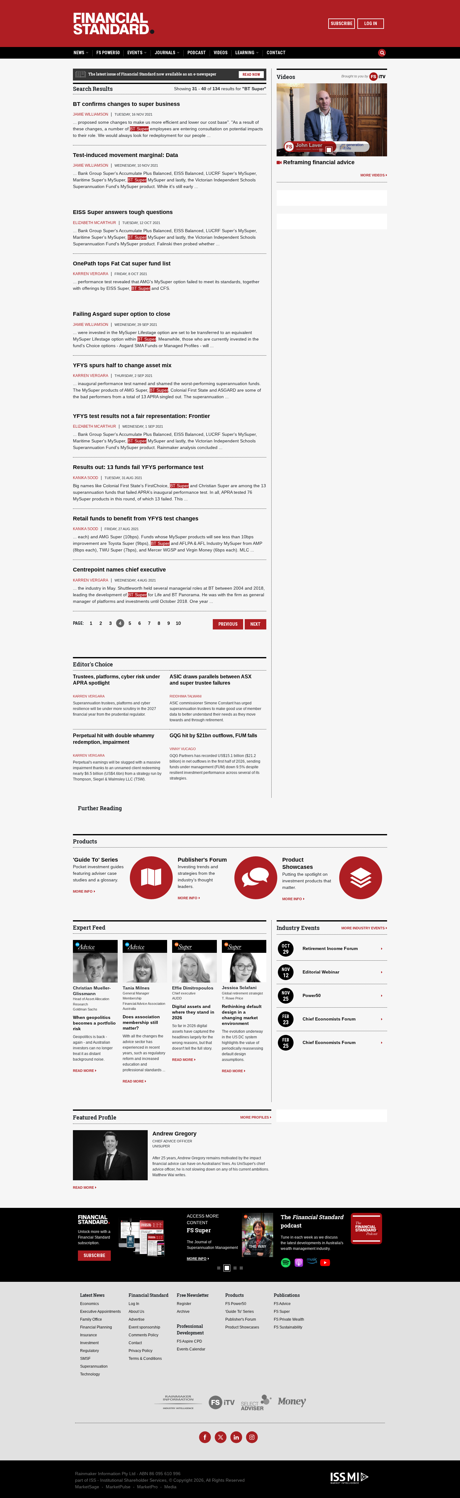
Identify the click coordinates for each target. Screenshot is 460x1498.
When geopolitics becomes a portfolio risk (94, 1023)
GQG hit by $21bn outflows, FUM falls (213, 735)
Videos (220, 52)
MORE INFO (83, 891)
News (79, 52)
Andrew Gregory (174, 1133)
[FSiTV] (377, 76)
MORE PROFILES (254, 1117)
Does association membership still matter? (141, 1022)
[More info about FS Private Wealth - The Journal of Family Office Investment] (257, 1235)
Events (135, 52)
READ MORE (83, 1071)
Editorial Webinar (321, 971)
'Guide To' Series (95, 860)
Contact (276, 52)
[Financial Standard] (114, 23)
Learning (245, 52)
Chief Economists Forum (329, 1018)
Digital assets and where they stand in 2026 (193, 1012)
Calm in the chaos (307, 162)
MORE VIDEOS (372, 175)
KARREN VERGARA (89, 696)
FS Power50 (108, 52)
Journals (165, 52)
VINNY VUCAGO (183, 749)
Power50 (312, 995)
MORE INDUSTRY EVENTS (363, 928)
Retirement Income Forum (330, 948)
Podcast (196, 52)
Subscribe (341, 23)
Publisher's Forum (202, 860)
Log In (370, 23)
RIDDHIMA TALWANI (186, 696)
